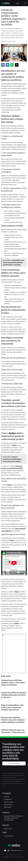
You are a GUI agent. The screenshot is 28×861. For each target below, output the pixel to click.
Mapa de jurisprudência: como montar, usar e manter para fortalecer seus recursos (12, 707)
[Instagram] (8, 850)
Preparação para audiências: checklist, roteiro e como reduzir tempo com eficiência (13, 682)
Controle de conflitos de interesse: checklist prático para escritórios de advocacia (13, 695)
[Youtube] (5, 850)
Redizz (12, 433)
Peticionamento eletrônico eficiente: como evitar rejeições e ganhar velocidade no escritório (13, 720)
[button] (25, 3)
